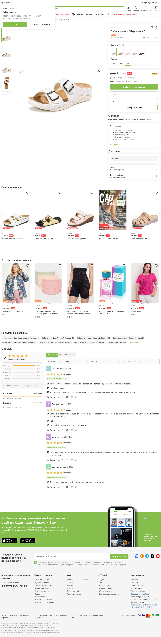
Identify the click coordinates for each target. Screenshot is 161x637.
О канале (134, 580)
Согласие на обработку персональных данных (88, 616)
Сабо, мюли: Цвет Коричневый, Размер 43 (20, 338)
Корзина (156, 10)
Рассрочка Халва (73, 594)
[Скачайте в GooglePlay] (27, 540)
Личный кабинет (105, 588)
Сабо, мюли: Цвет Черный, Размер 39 (55, 342)
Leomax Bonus (136, 585)
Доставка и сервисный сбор (78, 580)
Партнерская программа (108, 594)
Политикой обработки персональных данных (67, 565)
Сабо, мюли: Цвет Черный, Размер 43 (57, 338)
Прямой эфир (104, 585)
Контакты (134, 583)
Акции (101, 580)
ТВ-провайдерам (137, 591)
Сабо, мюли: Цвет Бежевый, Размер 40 (19, 342)
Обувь (37, 594)
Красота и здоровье (42, 585)
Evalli (113, 27)
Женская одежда (41, 580)
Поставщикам (136, 588)
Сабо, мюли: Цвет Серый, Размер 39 (128, 338)
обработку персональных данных (98, 562)
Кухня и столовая (41, 591)
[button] (117, 38)
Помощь (69, 588)
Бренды (101, 583)
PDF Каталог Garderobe (44, 602)
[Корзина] (156, 7)
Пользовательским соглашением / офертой (107, 565)
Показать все (133, 342)
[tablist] (134, 119)
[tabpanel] (134, 135)
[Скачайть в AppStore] (9, 540)
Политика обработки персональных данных (52, 616)
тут (59, 632)
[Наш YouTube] (158, 557)
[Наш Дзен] (152, 557)
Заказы (136, 10)
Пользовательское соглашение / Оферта (15, 616)
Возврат (69, 585)
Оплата (69, 583)
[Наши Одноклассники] (142, 557)
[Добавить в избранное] (27, 192)
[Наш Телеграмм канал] (147, 557)
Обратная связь (105, 591)
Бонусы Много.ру (137, 602)
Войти (128, 10)
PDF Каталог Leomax (43, 600)
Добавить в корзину (134, 87)
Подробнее (137, 81)
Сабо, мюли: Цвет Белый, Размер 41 (89, 342)
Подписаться (119, 556)
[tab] (112, 119)
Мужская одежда (41, 583)
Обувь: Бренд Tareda (117, 342)
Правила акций (72, 591)
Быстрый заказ (134, 108)
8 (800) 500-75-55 (152, 3)
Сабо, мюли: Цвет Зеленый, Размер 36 (93, 338)
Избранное (146, 10)
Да (15, 24)
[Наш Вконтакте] (136, 557)
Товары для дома (41, 588)
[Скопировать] (156, 27)
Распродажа (39, 597)
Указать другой (41, 24)
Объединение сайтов (139, 594)
